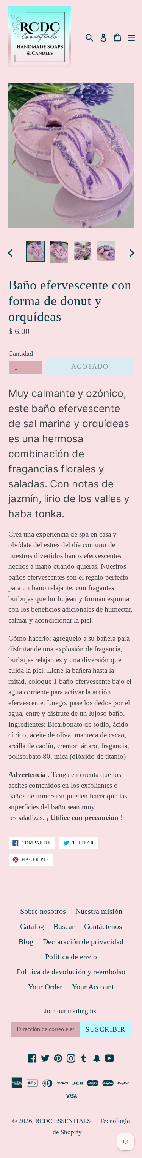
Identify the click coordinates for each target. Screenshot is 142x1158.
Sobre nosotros (43, 911)
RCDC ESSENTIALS (63, 1120)
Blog (26, 941)
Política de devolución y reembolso (71, 971)
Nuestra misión (98, 911)
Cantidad (20, 353)
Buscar (64, 926)
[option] (35, 252)
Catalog (32, 926)
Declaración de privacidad (83, 941)
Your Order (45, 987)
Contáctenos (103, 926)
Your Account (93, 987)
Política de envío (71, 956)
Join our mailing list (71, 1011)
